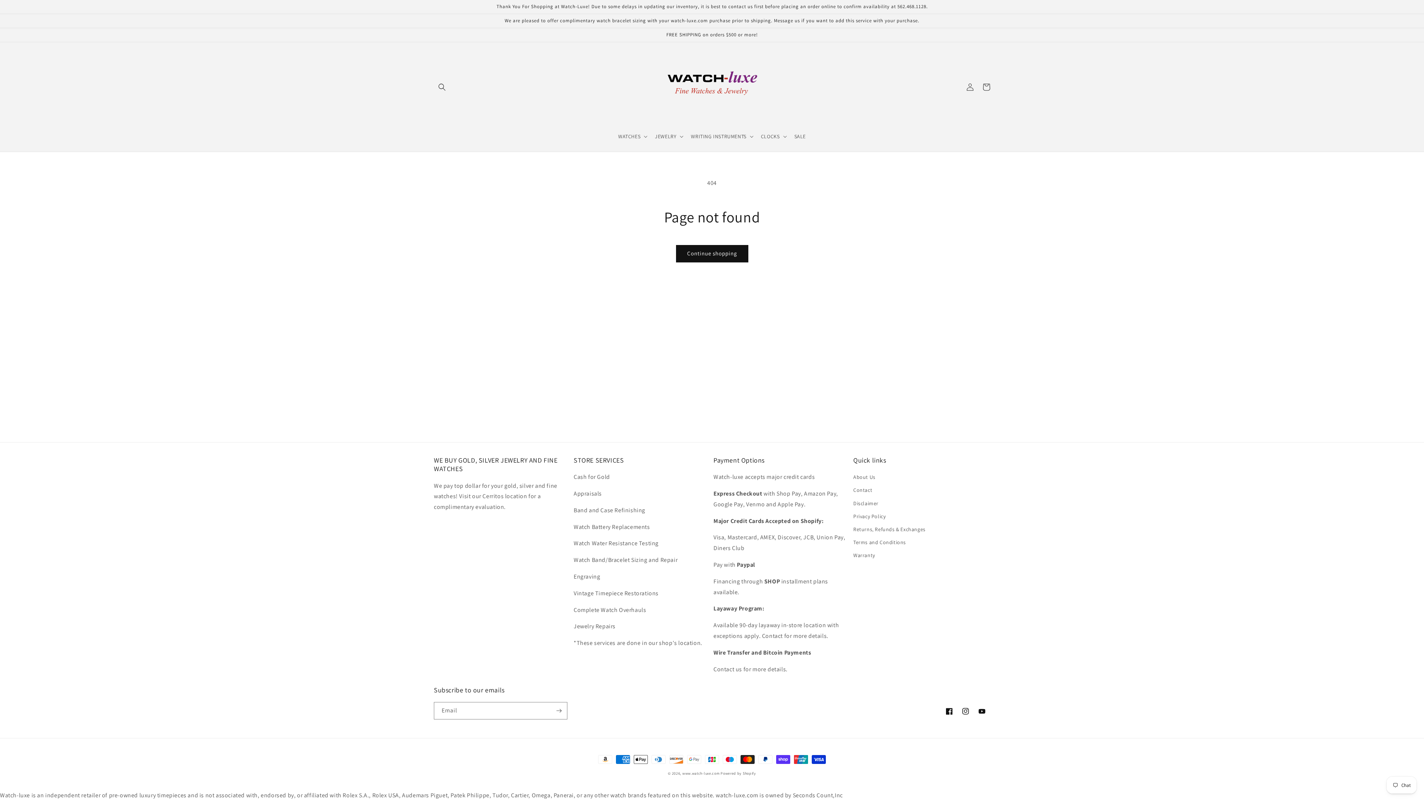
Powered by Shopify (738, 773)
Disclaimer (866, 503)
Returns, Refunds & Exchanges (889, 529)
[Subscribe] (559, 710)
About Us (864, 477)
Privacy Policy (869, 516)
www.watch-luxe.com (701, 773)
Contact (862, 490)
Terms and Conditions (879, 542)
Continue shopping (712, 253)
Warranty (864, 555)
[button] (442, 87)
